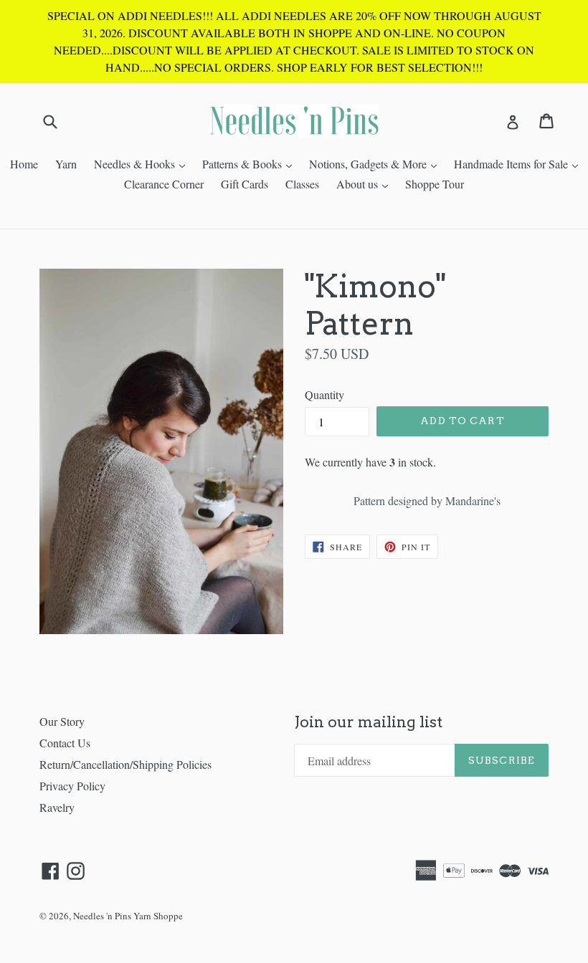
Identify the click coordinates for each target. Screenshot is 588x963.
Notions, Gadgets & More (376, 163)
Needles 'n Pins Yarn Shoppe (128, 915)
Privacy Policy (72, 785)
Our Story (62, 721)
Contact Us (64, 742)
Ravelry (57, 807)
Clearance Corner (164, 183)
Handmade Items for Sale (519, 163)
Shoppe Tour (434, 183)
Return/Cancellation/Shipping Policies (125, 764)
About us (365, 183)
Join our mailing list (368, 722)
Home (24, 163)
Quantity (324, 394)
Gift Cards (244, 183)
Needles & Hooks (143, 163)
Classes (302, 183)
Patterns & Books (250, 163)
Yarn (66, 163)
